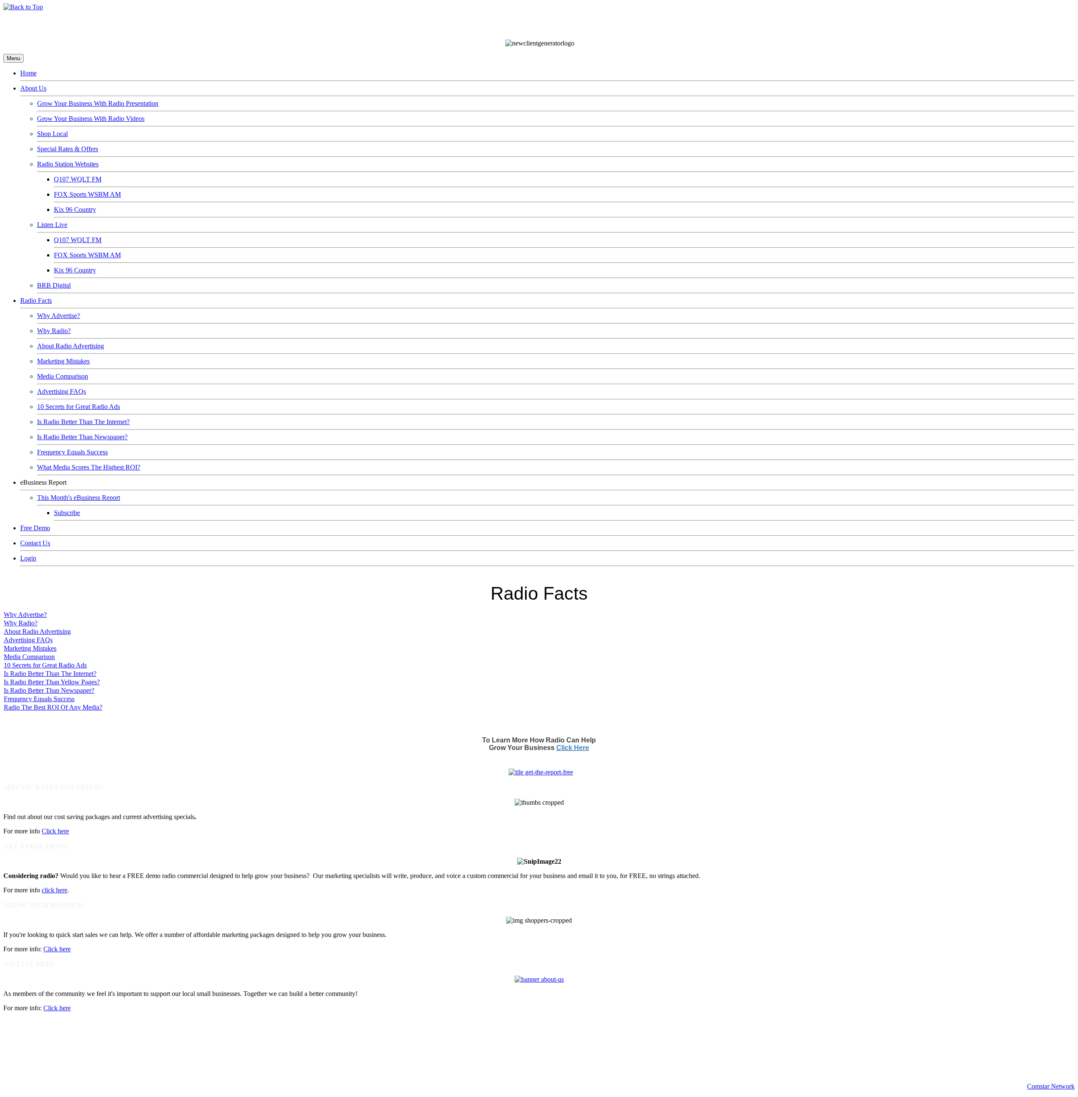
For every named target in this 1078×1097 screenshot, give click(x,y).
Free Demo (35, 527)
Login (28, 558)
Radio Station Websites (68, 164)
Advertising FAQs (61, 391)
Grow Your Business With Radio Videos (90, 118)
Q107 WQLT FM (77, 179)
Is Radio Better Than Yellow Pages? (52, 682)
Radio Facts (36, 300)
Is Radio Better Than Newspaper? (82, 436)
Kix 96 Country (75, 209)
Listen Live (52, 224)
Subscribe (67, 512)
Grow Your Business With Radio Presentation (97, 103)
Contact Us (35, 543)
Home (28, 73)
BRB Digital (54, 285)
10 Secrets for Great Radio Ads (78, 406)
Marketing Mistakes (63, 361)
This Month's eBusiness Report (78, 497)
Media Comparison (62, 376)
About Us (33, 88)
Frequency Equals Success (72, 452)
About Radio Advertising (70, 346)
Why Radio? (54, 330)
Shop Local (52, 133)
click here (54, 890)
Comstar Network (1051, 1086)
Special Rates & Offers (67, 148)
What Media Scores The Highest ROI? (88, 467)
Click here (55, 831)
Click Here (572, 747)
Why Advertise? (58, 315)
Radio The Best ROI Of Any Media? (53, 707)
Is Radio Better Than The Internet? (83, 421)
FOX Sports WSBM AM (87, 194)
